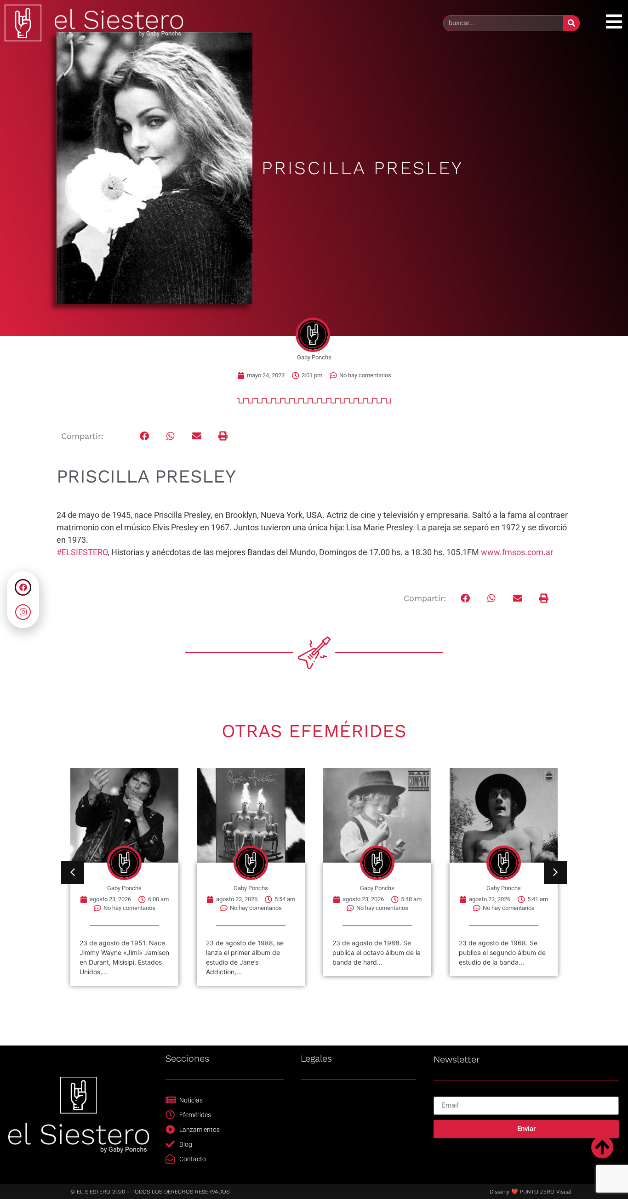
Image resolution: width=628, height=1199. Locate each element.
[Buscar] (571, 23)
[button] (144, 436)
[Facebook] (23, 587)
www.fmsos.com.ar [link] (517, 552)
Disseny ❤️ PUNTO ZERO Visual (530, 1191)
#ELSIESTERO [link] (82, 552)
